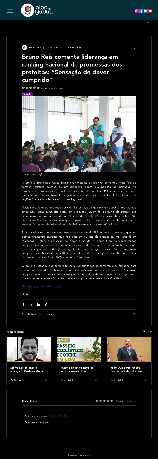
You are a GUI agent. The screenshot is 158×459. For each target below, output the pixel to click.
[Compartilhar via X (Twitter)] (30, 304)
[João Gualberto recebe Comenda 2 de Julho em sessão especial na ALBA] (129, 349)
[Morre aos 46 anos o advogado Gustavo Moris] (29, 349)
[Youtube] (150, 11)
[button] (147, 21)
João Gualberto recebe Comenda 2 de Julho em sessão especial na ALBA (126, 369)
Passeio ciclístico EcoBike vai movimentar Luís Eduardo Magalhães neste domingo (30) (77, 369)
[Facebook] (141, 11)
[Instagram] (137, 11)
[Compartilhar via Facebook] (23, 304)
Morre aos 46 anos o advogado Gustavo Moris (26, 369)
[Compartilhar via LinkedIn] (38, 304)
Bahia (25, 294)
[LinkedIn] (146, 11)
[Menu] (10, 11)
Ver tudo (147, 331)
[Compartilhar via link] (46, 304)
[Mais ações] (134, 47)
